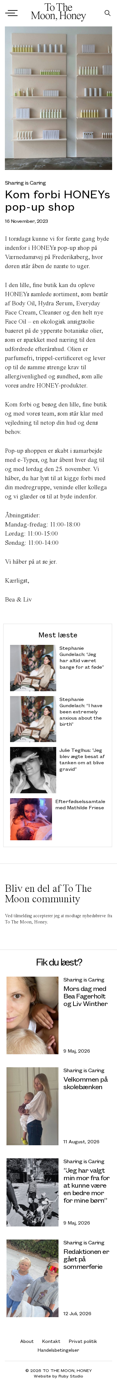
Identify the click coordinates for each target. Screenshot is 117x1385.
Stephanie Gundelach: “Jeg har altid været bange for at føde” (81, 657)
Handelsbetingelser (58, 1350)
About (27, 1341)
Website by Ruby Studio (58, 1376)
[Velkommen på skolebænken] (32, 1106)
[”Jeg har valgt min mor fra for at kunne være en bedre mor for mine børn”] (32, 1192)
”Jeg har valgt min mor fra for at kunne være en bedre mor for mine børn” (86, 1185)
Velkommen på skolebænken (85, 1082)
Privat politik (83, 1341)
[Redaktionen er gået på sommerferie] (32, 1278)
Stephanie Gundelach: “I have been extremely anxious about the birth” (80, 711)
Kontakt (51, 1341)
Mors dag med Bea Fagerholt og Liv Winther (85, 995)
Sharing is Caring (25, 182)
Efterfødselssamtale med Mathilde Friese (80, 804)
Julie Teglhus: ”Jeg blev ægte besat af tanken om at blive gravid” (82, 759)
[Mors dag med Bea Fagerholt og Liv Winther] (32, 1015)
